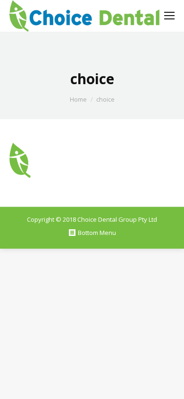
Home (78, 99)
